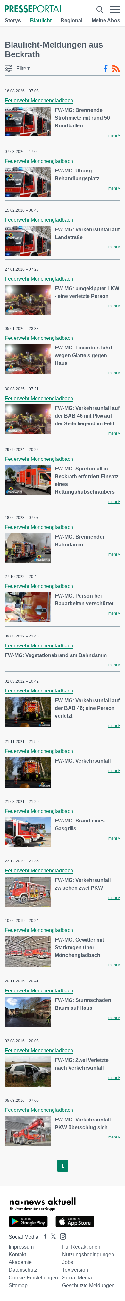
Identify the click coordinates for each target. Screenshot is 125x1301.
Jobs (67, 1262)
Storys (13, 20)
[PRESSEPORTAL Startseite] (34, 9)
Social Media (77, 1277)
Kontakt (17, 1254)
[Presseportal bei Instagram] (61, 1236)
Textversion (75, 1270)
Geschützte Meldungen (88, 1285)
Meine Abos (106, 20)
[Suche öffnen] (99, 9)
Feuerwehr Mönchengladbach (39, 100)
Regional (71, 20)
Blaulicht (41, 20)
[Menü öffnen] (115, 9)
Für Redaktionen (81, 1247)
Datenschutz (23, 1270)
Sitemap (18, 1285)
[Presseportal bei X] (51, 1237)
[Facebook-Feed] (105, 69)
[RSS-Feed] (116, 69)
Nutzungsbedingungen (88, 1254)
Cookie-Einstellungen (33, 1277)
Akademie (20, 1262)
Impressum (21, 1247)
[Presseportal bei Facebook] (43, 1237)
